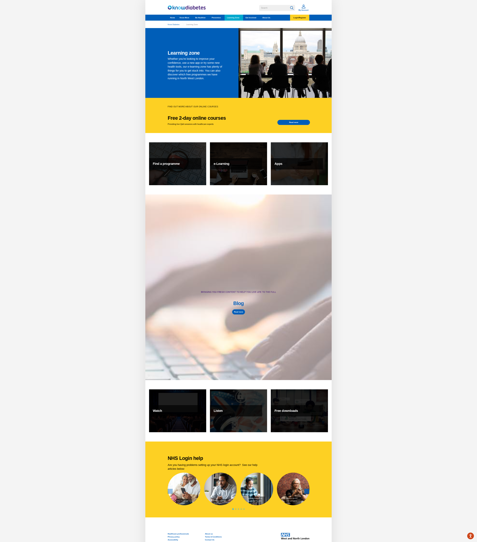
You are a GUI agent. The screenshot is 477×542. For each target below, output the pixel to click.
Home (172, 18)
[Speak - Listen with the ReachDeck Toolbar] (470, 536)
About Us (266, 18)
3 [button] (238, 509)
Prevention (216, 18)
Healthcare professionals (178, 534)
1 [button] (233, 509)
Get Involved (250, 18)
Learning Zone (233, 18)
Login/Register (299, 18)
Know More (184, 18)
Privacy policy (174, 537)
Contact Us (209, 540)
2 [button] (236, 509)
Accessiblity (173, 540)
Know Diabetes (187, 8)
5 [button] (244, 509)
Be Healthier (200, 18)
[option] (285, 63)
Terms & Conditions (213, 537)
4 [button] (241, 509)
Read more (293, 122)
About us (209, 534)
